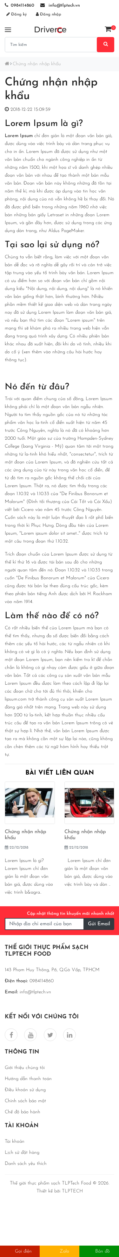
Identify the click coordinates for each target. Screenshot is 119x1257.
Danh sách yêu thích (26, 1163)
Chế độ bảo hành (22, 1112)
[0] (108, 29)
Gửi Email (99, 924)
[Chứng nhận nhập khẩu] (30, 804)
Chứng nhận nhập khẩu (37, 64)
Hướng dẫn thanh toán (28, 1079)
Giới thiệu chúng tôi (25, 1067)
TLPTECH (72, 1191)
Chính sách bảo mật (25, 1101)
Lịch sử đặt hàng (22, 1152)
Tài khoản (14, 1141)
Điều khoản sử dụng (25, 1090)
